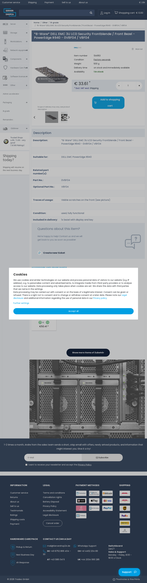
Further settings (21, 303)
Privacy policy (100, 298)
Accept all (73, 311)
